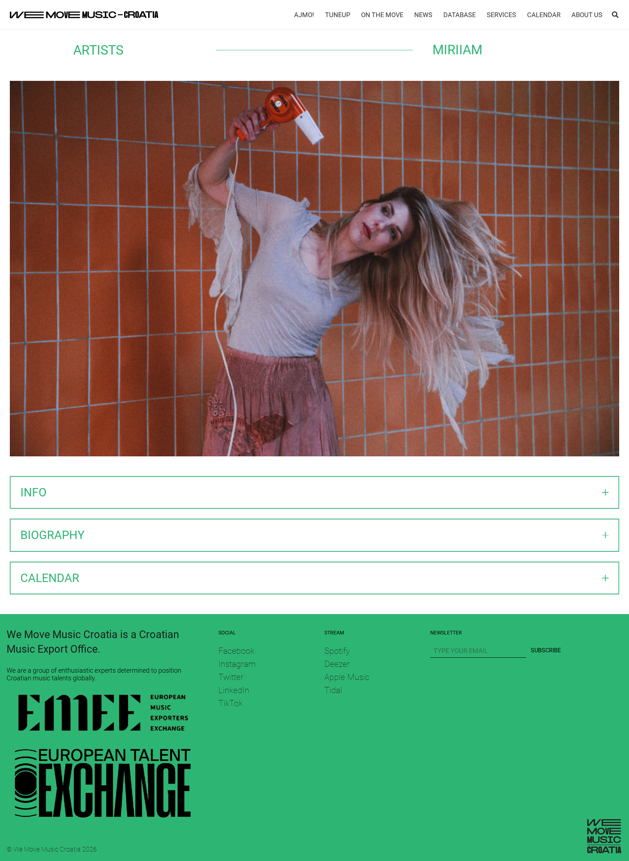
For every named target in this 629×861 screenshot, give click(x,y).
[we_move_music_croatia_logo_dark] (84, 14)
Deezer (337, 664)
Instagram (237, 664)
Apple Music (346, 677)
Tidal (333, 690)
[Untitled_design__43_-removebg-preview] (103, 715)
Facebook (236, 651)
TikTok (230, 703)
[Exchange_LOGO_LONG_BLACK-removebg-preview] (103, 779)
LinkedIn (233, 690)
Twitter (231, 677)
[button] (615, 14)
